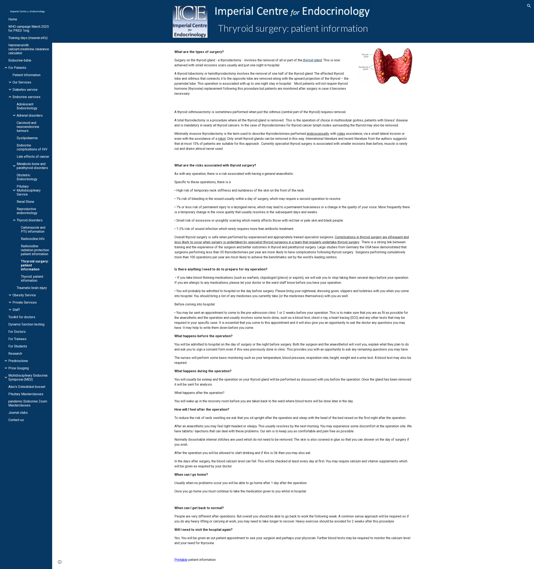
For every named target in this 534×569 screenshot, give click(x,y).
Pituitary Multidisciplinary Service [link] (29, 190)
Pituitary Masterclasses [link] (25, 394)
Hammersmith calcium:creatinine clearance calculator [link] (28, 49)
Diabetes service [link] (25, 90)
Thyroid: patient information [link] (32, 279)
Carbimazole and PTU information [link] (33, 229)
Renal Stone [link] (25, 202)
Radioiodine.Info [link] (33, 239)
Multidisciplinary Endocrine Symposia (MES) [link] (28, 377)
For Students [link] (17, 346)
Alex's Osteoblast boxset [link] (26, 387)
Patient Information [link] (26, 75)
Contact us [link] (16, 420)
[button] (529, 6)
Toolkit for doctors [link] (21, 317)
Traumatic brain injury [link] (32, 288)
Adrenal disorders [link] (30, 115)
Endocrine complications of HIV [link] (32, 147)
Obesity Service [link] (24, 295)
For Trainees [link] (17, 339)
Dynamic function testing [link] (26, 324)
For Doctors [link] (17, 332)
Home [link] (12, 19)
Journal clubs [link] (18, 413)
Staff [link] (16, 310)
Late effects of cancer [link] (33, 157)
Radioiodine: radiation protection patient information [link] (35, 250)
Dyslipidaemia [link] (27, 138)
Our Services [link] (22, 82)
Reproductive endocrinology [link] (27, 211)
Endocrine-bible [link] (19, 60)
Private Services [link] (25, 302)
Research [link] (15, 354)
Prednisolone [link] (18, 361)
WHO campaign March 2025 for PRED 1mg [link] (28, 29)
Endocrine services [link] (26, 97)
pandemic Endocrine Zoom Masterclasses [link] (27, 403)
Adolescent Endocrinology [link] (27, 106)
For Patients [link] (17, 68)
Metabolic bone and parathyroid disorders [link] (32, 166)
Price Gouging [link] (18, 368)
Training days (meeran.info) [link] (28, 38)
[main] (293, 28)
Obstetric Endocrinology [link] (27, 177)
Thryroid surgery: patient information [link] (35, 265)
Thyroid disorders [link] (30, 220)
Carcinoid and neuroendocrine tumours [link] (28, 127)
